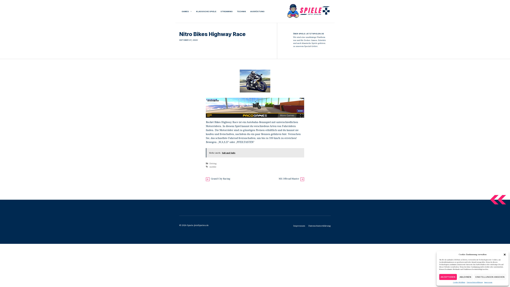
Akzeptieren (448, 277)
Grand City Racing (220, 178)
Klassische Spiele (206, 11)
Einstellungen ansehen (490, 277)
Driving (213, 163)
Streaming (227, 11)
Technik (241, 11)
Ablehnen (465, 277)
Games (185, 11)
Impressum (488, 282)
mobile (212, 166)
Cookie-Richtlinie (459, 282)
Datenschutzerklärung (475, 282)
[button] (504, 254)
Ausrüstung (257, 11)
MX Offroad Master (289, 178)
